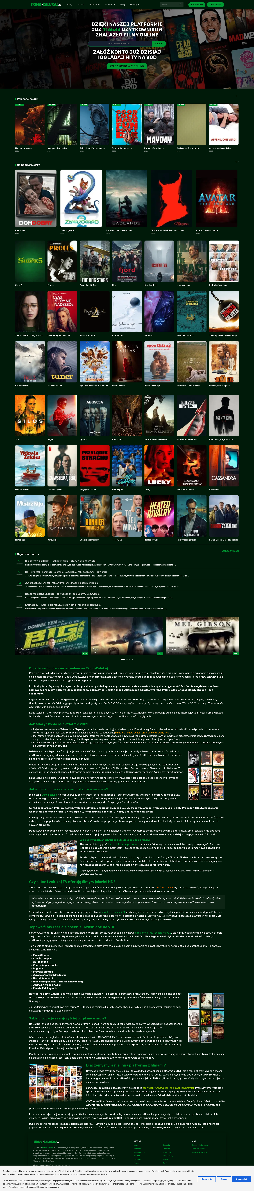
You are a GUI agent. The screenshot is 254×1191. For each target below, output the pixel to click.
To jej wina (117, 540)
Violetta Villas (118, 386)
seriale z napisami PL (114, 912)
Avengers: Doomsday (57, 148)
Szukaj (158, 43)
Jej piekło (148, 335)
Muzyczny (167, 1152)
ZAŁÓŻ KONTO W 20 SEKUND (127, 66)
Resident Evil (150, 285)
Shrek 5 (18, 285)
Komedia (166, 1145)
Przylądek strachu (88, 490)
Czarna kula (117, 335)
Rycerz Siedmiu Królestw (155, 439)
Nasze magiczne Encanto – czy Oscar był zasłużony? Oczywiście (62, 593)
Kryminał (166, 1149)
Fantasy (137, 1163)
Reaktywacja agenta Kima (221, 439)
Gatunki (109, 4)
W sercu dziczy (183, 285)
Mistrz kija (20, 540)
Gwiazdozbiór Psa (88, 285)
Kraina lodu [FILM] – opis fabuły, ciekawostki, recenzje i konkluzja (63, 604)
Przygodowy (168, 1156)
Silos (17, 439)
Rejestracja (215, 4)
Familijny (137, 1159)
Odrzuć (224, 1179)
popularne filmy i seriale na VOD (153, 932)
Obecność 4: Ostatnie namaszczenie (167, 230)
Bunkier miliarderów (89, 540)
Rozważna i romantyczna (188, 386)
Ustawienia (206, 1179)
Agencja (83, 439)
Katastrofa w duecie (154, 148)
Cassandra (214, 490)
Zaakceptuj (241, 1179)
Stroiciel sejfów (54, 386)
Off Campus (117, 490)
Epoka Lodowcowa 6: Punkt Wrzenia (96, 386)
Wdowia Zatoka (22, 490)
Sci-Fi (165, 1163)
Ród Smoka (117, 439)
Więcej (133, 4)
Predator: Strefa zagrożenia (119, 230)
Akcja (136, 1145)
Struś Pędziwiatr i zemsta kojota (224, 335)
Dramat (137, 1156)
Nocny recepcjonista (186, 540)
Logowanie (197, 4)
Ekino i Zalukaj (49, 794)
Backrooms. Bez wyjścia (188, 148)
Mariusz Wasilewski (199, 1152)
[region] (127, 1178)
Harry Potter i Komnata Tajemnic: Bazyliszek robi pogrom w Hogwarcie (66, 572)
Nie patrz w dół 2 (23, 386)
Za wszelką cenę (54, 490)
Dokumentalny (140, 1152)
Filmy (69, 4)
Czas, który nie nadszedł (58, 335)
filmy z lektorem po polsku (123, 844)
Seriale (80, 4)
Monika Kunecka (198, 1149)
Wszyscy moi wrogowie (219, 386)
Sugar (50, 439)
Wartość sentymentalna (220, 148)
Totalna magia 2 (87, 335)
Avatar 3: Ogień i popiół (207, 230)
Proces (50, 285)
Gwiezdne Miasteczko (187, 439)
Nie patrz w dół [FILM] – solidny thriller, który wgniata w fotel (60, 561)
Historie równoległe (218, 285)
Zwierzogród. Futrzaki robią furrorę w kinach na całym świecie (61, 582)
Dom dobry (20, 230)
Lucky (147, 490)
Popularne (94, 4)
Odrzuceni (52, 540)
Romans (166, 1159)
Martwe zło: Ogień (23, 148)
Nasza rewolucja (152, 386)
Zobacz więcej (230, 551)
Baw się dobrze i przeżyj (123, 148)
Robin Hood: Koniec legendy (92, 148)
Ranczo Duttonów (185, 490)
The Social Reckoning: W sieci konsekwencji (35, 335)
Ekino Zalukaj (47, 1148)
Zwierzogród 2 (67, 230)
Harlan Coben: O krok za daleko (223, 540)
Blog (122, 4)
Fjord (114, 285)
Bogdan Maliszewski (200, 1145)
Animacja (137, 1149)
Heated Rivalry (151, 540)
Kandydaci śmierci (185, 335)
